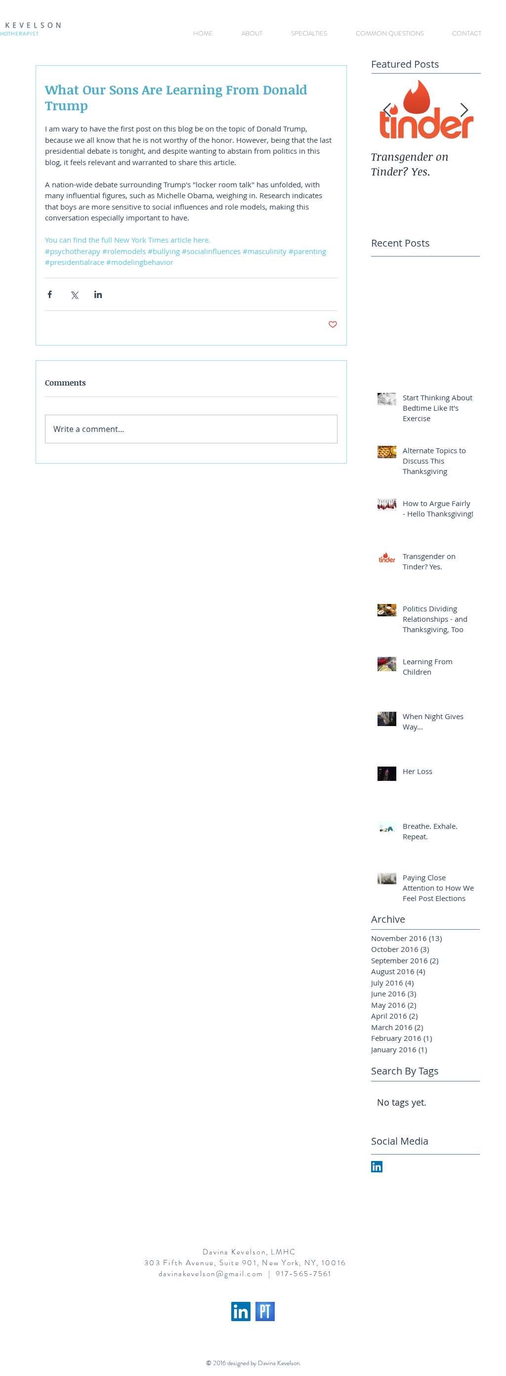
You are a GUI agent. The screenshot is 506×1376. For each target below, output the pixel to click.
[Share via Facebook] (49, 294)
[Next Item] (464, 110)
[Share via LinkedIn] (98, 294)
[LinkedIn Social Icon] (241, 1311)
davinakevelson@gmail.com (211, 1273)
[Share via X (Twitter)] (74, 294)
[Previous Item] (386, 110)
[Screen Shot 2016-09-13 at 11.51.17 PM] (265, 1311)
